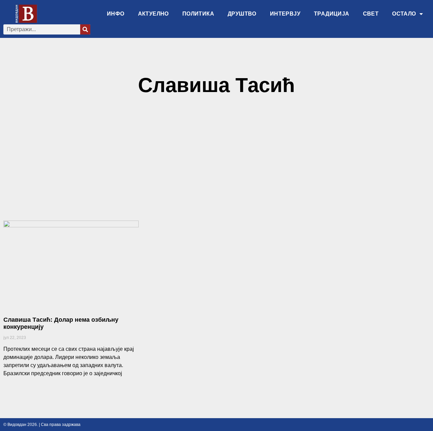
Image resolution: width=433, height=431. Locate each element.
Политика (198, 14)
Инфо (115, 14)
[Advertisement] (216, 161)
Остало (404, 14)
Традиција (331, 14)
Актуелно (153, 14)
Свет (371, 14)
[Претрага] (85, 29)
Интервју (285, 14)
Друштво (242, 14)
